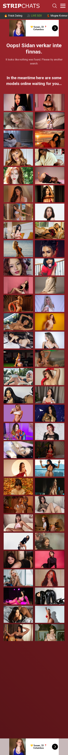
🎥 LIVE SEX (34, 15)
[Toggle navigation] (63, 6)
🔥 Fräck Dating (13, 15)
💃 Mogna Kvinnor (57, 15)
